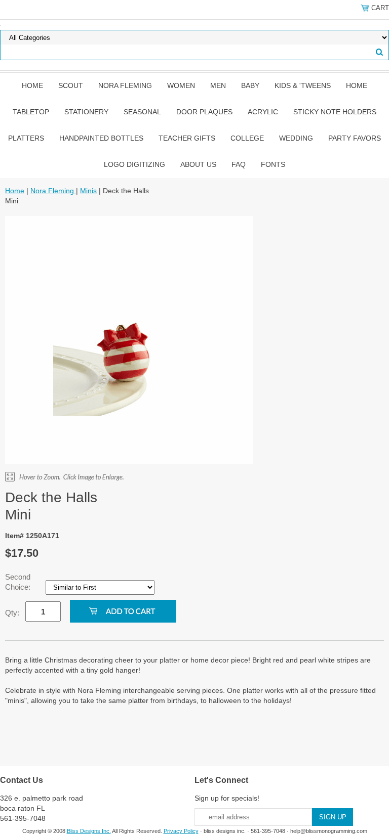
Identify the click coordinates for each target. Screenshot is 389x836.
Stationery (86, 112)
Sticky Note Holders (334, 112)
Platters (26, 138)
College (247, 138)
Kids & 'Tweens (303, 85)
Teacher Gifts (187, 138)
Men (218, 85)
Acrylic (263, 112)
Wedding (296, 138)
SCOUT (70, 85)
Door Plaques (204, 112)
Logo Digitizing (134, 164)
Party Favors (354, 138)
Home (32, 85)
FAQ (238, 164)
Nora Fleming (125, 85)
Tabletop (31, 112)
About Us (198, 164)
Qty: (12, 612)
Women (181, 85)
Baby (250, 85)
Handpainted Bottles (101, 138)
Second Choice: (18, 582)
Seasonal (142, 112)
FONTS (273, 164)
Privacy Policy (181, 831)
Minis (88, 191)
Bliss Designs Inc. (89, 831)
